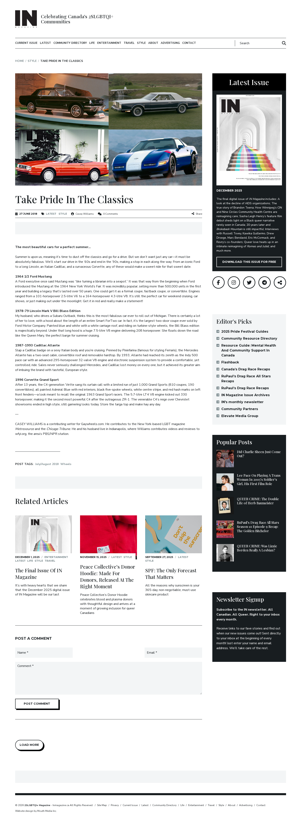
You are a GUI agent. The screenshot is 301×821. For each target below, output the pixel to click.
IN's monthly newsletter (242, 402)
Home (19, 61)
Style (141, 43)
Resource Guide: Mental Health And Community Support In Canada (248, 350)
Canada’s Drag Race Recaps (245, 369)
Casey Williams (85, 213)
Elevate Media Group (239, 416)
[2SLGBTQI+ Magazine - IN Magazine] (26, 19)
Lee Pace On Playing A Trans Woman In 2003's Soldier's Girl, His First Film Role (259, 479)
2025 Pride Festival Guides (244, 331)
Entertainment (109, 43)
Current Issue (26, 43)
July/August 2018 (47, 464)
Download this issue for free (249, 262)
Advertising (170, 43)
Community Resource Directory (249, 338)
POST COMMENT (37, 703)
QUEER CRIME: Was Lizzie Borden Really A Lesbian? (257, 548)
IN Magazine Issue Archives (245, 395)
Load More (29, 745)
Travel (129, 43)
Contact (189, 43)
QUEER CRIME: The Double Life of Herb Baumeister (258, 501)
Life (92, 43)
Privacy (115, 805)
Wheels (65, 464)
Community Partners (239, 409)
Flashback (230, 362)
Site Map (102, 805)
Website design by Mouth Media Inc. (36, 811)
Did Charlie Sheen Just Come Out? (259, 454)
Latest (45, 43)
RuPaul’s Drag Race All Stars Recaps (246, 378)
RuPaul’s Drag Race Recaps (245, 388)
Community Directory (70, 43)
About (153, 43)
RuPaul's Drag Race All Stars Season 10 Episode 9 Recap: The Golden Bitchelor (258, 526)
